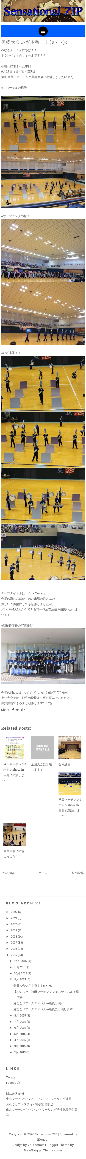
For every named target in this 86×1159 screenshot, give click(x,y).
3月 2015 (20, 1046)
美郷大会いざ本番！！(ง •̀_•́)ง (34, 42)
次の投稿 (8, 873)
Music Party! (15, 1093)
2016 (14, 949)
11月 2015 (20, 967)
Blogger (43, 1139)
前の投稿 (78, 873)
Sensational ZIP (46, 1134)
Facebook (13, 1083)
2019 (14, 930)
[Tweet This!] (17, 710)
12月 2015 (21, 961)
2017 (14, 942)
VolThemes (36, 1145)
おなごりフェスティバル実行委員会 (30, 1104)
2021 (14, 918)
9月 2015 (20, 979)
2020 (14, 924)
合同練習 (64, 764)
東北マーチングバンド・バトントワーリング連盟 (39, 1099)
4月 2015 (20, 1040)
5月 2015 (20, 1034)
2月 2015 (20, 1052)
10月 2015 (21, 973)
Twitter (11, 1077)
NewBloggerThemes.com (43, 1150)
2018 (14, 936)
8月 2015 (20, 1015)
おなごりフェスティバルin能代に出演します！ (44, 1009)
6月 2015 (20, 1027)
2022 (14, 912)
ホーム (43, 873)
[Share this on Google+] (23, 710)
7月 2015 (20, 1022)
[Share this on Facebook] (13, 710)
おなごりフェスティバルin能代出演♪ (37, 1003)
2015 (14, 955)
